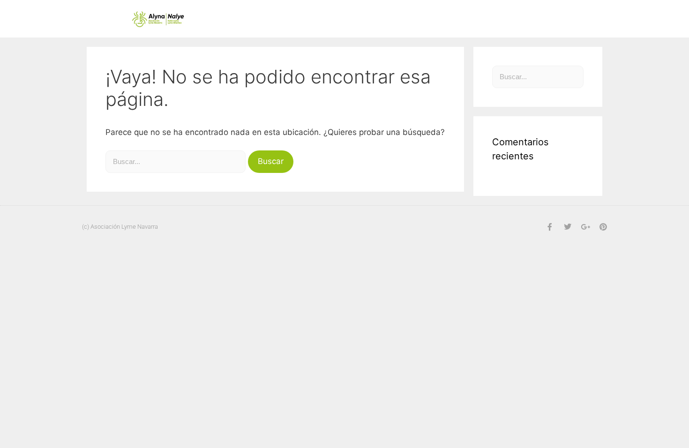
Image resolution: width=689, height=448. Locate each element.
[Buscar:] (176, 161)
